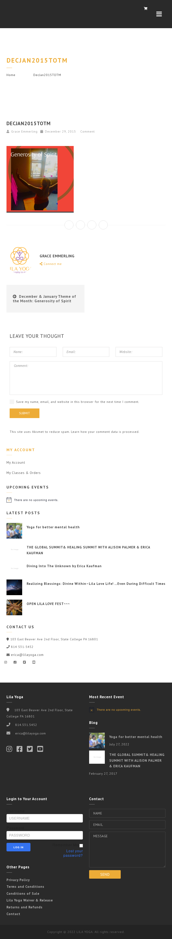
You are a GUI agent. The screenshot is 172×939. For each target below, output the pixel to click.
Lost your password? (73, 853)
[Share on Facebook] (68, 224)
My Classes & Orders (23, 473)
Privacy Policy (18, 880)
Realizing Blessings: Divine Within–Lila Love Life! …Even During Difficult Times (96, 584)
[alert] (86, 500)
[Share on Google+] (91, 224)
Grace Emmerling (24, 131)
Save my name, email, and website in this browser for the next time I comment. (77, 402)
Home (10, 75)
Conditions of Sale (22, 893)
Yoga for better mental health (53, 527)
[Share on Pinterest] (103, 224)
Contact (13, 914)
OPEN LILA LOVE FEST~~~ (48, 604)
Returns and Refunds (24, 907)
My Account (15, 462)
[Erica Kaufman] (17, 14)
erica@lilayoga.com (27, 655)
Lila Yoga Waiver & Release (29, 900)
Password (15, 828)
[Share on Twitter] (80, 224)
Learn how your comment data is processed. (105, 432)
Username (15, 811)
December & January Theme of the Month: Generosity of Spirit (44, 298)
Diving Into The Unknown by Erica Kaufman (64, 566)
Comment (87, 131)
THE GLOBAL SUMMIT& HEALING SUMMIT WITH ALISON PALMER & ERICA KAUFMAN (137, 760)
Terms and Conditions (25, 886)
